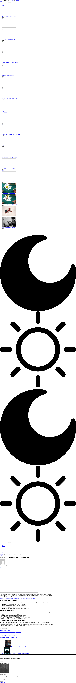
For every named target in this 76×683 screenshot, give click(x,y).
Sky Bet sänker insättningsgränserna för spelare (8, 193)
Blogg (1, 555)
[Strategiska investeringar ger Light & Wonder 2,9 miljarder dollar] (9, 133)
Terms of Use (17, 0)
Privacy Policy (12, 0)
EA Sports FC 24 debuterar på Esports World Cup (9, 16)
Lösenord (1, 677)
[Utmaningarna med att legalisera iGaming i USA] (9, 226)
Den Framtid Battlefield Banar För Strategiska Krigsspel (27, 598)
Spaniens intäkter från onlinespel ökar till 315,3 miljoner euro (10, 168)
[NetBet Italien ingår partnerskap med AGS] (9, 74)
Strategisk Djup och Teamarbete (14, 598)
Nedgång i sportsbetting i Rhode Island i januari (8, 145)
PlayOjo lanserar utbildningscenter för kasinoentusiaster (9, 98)
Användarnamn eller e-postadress (4, 676)
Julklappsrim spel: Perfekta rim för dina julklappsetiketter (8, 637)
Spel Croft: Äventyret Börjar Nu (5, 630)
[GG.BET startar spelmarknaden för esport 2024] (9, 38)
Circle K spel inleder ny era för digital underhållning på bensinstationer (10, 632)
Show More (5, 233)
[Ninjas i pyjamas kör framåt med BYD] (9, 27)
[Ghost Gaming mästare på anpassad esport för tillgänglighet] (9, 50)
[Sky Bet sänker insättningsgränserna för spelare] (9, 192)
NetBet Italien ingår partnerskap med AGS (8, 75)
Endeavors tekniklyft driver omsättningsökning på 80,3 (9, 157)
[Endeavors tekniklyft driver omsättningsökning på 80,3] (9, 156)
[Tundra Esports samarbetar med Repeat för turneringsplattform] (9, 61)
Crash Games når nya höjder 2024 (6, 109)
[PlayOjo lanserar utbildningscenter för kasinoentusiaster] (9, 97)
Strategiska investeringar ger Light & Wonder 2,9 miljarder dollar (11, 134)
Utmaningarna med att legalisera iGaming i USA (8, 227)
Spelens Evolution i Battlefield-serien (5, 598)
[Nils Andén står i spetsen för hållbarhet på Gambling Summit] (9, 86)
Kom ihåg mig (3, 679)
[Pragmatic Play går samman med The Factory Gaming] (9, 215)
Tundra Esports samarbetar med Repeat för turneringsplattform (10, 62)
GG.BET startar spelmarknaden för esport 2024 (8, 39)
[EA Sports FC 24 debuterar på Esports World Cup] (9, 15)
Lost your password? (3, 682)
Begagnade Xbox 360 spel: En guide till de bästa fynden (8, 635)
